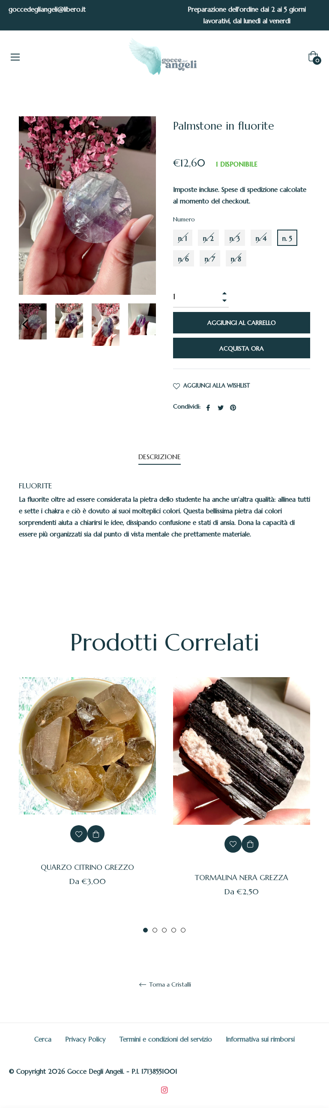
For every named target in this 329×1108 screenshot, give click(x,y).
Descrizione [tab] (159, 456)
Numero (184, 219)
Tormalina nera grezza (241, 877)
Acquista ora (241, 348)
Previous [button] (25, 324)
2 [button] (155, 930)
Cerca (42, 1039)
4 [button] (173, 930)
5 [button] (183, 930)
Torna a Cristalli (169, 984)
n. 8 (236, 259)
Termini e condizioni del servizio (166, 1039)
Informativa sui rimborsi (260, 1039)
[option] (87, 795)
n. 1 (182, 238)
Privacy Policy (85, 1039)
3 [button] (164, 930)
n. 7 (210, 259)
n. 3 (235, 238)
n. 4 (261, 238)
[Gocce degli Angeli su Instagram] (164, 1089)
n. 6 (183, 259)
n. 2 (208, 238)
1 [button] (145, 930)
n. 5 (287, 238)
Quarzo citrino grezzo (87, 867)
